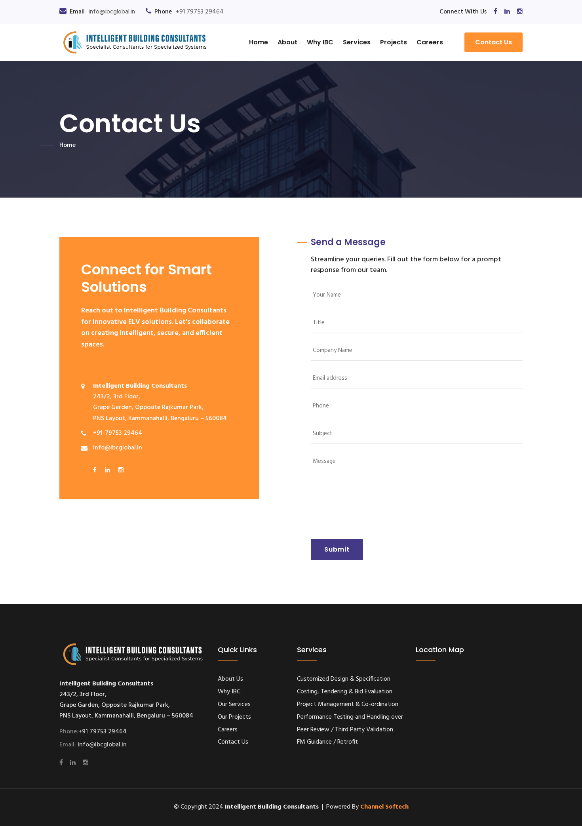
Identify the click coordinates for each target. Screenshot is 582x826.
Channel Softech (384, 807)
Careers (430, 42)
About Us (230, 679)
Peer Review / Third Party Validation (345, 730)
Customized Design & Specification (343, 679)
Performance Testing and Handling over (350, 717)
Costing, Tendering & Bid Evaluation (344, 692)
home (67, 145)
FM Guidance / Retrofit (327, 742)
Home (258, 42)
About (287, 42)
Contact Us (493, 42)
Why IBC (320, 42)
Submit (337, 549)
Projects (393, 42)
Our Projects (234, 717)
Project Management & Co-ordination (347, 704)
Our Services (234, 704)
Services (357, 42)
